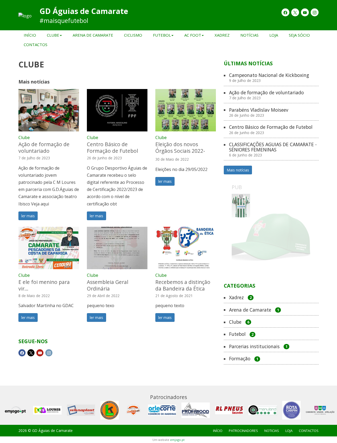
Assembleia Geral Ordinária (107, 285)
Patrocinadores (243, 430)
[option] (271, 233)
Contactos (35, 44)
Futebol (241, 334)
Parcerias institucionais (258, 346)
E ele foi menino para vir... (44, 285)
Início (30, 35)
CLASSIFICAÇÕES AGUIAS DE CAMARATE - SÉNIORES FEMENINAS (273, 149)
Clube (24, 137)
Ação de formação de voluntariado (44, 147)
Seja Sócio (299, 35)
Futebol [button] (162, 35)
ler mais (28, 215)
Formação (243, 358)
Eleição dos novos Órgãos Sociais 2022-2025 (180, 151)
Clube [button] (53, 35)
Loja (273, 35)
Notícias (249, 35)
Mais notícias (238, 170)
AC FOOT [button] (192, 35)
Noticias (271, 430)
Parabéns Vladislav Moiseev (258, 112)
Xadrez (222, 35)
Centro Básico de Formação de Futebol (112, 147)
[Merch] (271, 233)
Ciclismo (133, 35)
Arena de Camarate (93, 35)
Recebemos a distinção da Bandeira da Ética (182, 285)
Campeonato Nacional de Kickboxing (269, 78)
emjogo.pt (177, 440)
